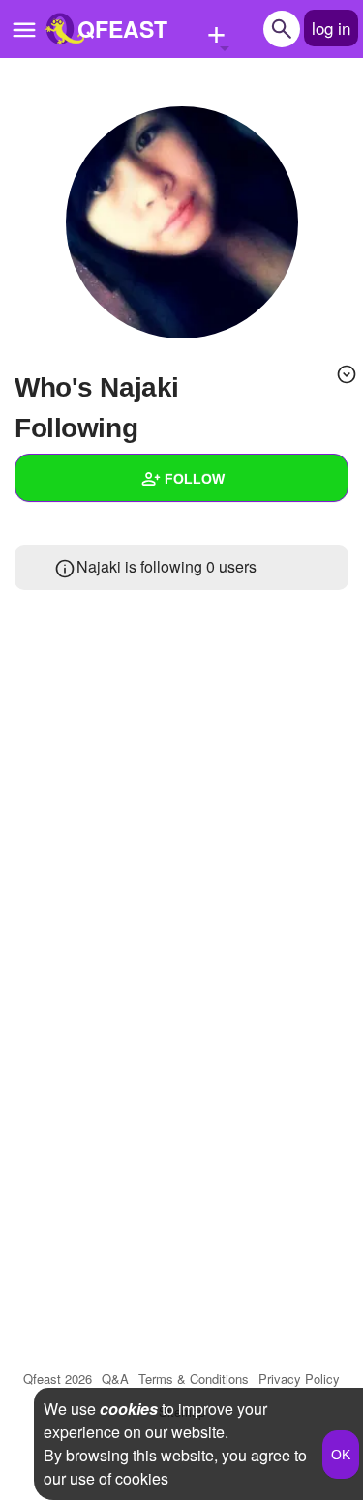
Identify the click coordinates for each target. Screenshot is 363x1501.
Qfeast (57, 1378)
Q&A (115, 1378)
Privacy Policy (299, 1378)
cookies (129, 1409)
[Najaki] (182, 222)
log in (331, 27)
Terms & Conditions (193, 1378)
